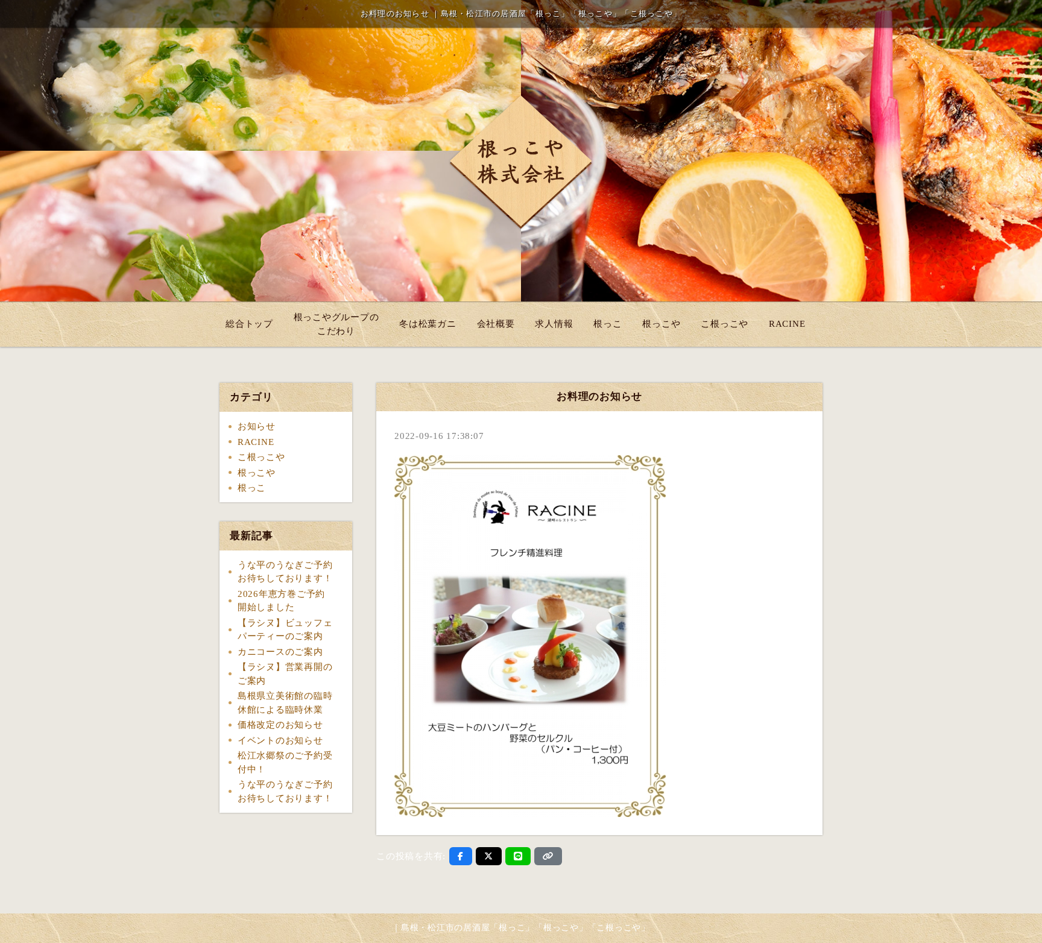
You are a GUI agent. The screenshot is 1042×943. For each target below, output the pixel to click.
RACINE (787, 324)
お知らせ (257, 426)
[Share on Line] (518, 856)
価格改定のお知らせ (280, 725)
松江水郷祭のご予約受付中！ (285, 762)
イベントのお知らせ (280, 740)
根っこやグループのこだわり (336, 324)
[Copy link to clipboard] (548, 856)
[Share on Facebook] (460, 856)
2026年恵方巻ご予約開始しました (281, 601)
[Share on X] (489, 856)
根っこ (607, 324)
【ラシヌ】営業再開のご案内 (285, 674)
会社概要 (496, 324)
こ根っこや (724, 324)
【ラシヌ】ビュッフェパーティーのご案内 (285, 630)
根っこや (661, 324)
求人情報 (554, 324)
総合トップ (249, 324)
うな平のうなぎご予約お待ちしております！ (285, 572)
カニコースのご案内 (280, 652)
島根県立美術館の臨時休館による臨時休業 (285, 702)
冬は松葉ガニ (427, 324)
